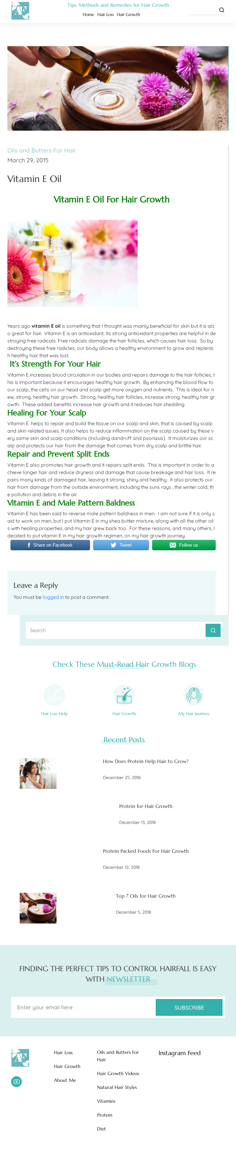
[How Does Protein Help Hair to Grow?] (38, 773)
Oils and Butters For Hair (41, 150)
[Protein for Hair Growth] (38, 818)
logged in (53, 597)
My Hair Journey (193, 713)
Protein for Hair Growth (145, 806)
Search (213, 630)
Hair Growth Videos (118, 1073)
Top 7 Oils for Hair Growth (145, 896)
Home (88, 14)
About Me (65, 1080)
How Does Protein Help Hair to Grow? (145, 761)
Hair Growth (128, 14)
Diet (101, 1129)
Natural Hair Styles (117, 1087)
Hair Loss (105, 14)
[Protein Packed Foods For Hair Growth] (38, 863)
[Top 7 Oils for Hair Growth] (38, 908)
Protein (104, 1115)
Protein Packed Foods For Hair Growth (146, 851)
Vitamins (106, 1101)
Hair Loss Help (54, 713)
